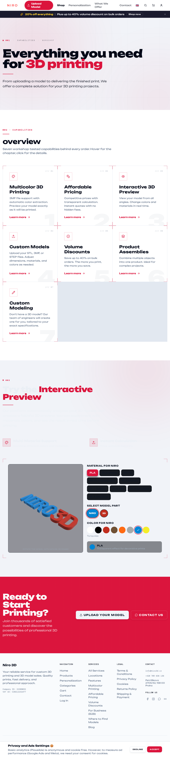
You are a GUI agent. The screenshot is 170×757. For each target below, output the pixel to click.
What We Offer (101, 5)
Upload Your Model (104, 615)
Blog (91, 727)
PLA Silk (118, 488)
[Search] (145, 5)
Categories (68, 685)
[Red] (106, 530)
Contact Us (151, 615)
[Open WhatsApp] (159, 699)
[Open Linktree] (165, 699)
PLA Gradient (139, 488)
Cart (63, 690)
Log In (64, 700)
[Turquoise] (138, 530)
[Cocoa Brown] (114, 530)
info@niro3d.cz (153, 671)
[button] (153, 5)
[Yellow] (146, 530)
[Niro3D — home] (12, 5)
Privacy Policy (126, 679)
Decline (138, 749)
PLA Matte (109, 472)
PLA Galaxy (98, 488)
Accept (154, 749)
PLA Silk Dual (99, 496)
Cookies (122, 683)
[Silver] (130, 530)
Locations (95, 675)
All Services (96, 670)
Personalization (80, 5)
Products (66, 675)
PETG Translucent (102, 480)
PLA (92, 472)
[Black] (98, 530)
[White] (90, 530)
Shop (61, 5)
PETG (127, 472)
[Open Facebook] (147, 699)
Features (94, 680)
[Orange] (122, 530)
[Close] (165, 14)
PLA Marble (130, 480)
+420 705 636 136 (154, 676)
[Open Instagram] (153, 699)
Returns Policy (127, 688)
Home (64, 670)
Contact (125, 5)
